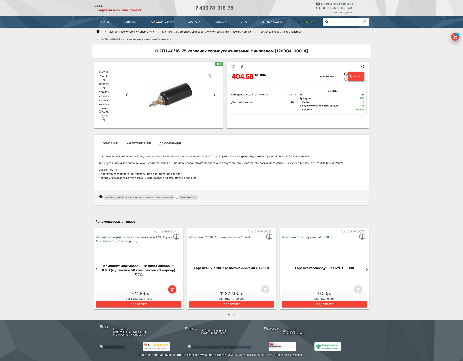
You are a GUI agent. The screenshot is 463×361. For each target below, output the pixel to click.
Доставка (194, 21)
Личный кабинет (272, 21)
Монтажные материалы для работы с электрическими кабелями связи (206, 31)
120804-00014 (188, 197)
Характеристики (138, 143)
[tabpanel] (138, 269)
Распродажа (305, 21)
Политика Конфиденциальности (160, 354)
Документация (171, 143)
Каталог (104, 21)
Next (215, 95)
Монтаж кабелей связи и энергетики (131, 31)
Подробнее (138, 304)
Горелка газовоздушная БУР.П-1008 (324, 268)
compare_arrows (242, 66)
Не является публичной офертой (204, 354)
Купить (356, 76)
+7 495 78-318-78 (213, 8)
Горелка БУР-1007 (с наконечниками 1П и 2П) (231, 268)
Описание (110, 143)
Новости (220, 21)
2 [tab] (234, 315)
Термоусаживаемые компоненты (280, 31)
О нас (244, 21)
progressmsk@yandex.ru (337, 3)
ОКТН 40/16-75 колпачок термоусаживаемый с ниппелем (139, 197)
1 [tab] (229, 315)
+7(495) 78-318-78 (213, 330)
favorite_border (233, 66)
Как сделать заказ (162, 21)
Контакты (130, 21)
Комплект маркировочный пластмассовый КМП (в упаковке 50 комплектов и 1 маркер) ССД (138, 270)
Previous (127, 95)
